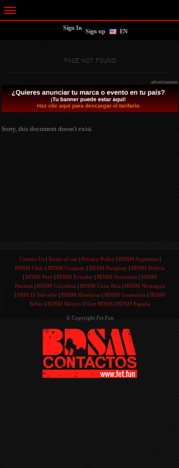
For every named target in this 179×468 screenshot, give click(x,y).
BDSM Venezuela (117, 277)
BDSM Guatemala (125, 295)
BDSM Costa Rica (100, 286)
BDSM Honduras (80, 295)
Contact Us (31, 259)
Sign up (95, 31)
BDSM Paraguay (108, 268)
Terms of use (63, 259)
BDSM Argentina (138, 259)
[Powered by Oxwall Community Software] (89, 352)
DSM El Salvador (37, 295)
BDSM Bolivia (148, 268)
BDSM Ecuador (75, 277)
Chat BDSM (99, 304)
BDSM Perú (39, 277)
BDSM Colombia (56, 286)
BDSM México (64, 304)
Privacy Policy (98, 259)
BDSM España (133, 304)
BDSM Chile (29, 268)
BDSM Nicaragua (145, 286)
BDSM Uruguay (66, 268)
